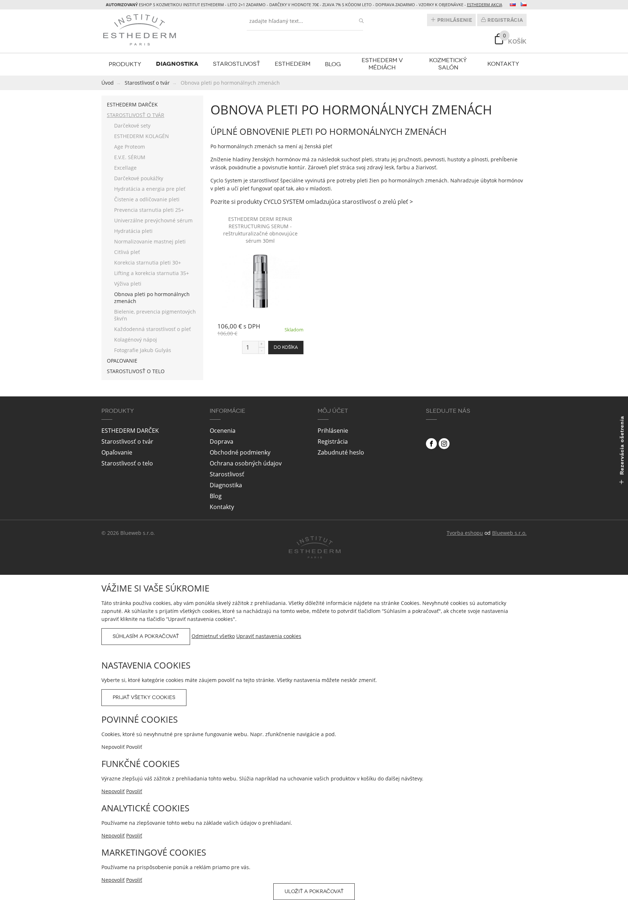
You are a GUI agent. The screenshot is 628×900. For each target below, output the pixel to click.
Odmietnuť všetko (213, 636)
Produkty (125, 64)
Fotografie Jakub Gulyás (142, 350)
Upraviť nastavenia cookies (268, 636)
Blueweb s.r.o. (509, 532)
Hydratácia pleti (133, 230)
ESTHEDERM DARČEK (132, 104)
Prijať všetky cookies (144, 697)
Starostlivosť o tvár (135, 115)
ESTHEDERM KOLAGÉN (141, 136)
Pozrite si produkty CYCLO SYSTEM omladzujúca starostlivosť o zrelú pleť (310, 202)
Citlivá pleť (127, 252)
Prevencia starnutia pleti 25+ (149, 209)
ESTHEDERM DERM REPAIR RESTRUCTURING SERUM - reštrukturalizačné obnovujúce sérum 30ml (260, 229)
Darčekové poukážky (138, 178)
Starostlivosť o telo (136, 371)
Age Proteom (129, 146)
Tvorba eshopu (465, 532)
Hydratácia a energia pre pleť (149, 188)
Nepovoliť (113, 791)
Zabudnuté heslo (341, 452)
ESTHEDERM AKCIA (484, 4)
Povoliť (134, 791)
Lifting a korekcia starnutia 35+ (151, 273)
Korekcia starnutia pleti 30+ (147, 262)
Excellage (125, 167)
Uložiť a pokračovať (314, 891)
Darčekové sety (132, 125)
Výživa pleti (127, 283)
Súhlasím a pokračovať (146, 636)
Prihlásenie (454, 20)
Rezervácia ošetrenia (622, 446)
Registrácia (504, 20)
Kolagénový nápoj (135, 339)
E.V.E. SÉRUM (129, 157)
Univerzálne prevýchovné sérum (153, 220)
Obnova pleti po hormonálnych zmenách (152, 297)
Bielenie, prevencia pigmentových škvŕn (155, 315)
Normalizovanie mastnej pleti (150, 241)
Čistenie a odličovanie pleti (147, 199)
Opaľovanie (122, 360)
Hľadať (361, 21)
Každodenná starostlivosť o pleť (152, 329)
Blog (333, 64)
